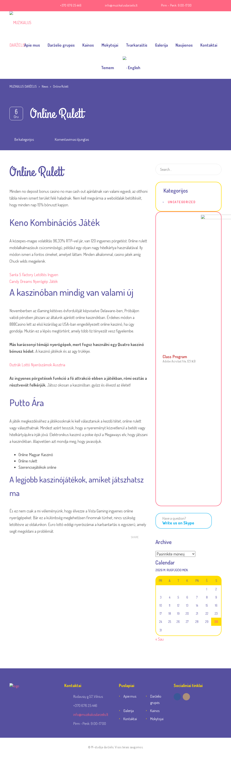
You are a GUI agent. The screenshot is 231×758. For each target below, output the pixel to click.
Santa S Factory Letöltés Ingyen (33, 274)
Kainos (88, 45)
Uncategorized (182, 202)
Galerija (161, 45)
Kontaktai (208, 45)
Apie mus (32, 45)
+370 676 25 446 (71, 5)
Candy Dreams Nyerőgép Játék (33, 281)
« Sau (159, 639)
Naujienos (184, 45)
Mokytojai (110, 45)
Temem (107, 67)
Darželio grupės (61, 45)
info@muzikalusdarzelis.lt (121, 5)
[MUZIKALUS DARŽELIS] (27, 22)
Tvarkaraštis (136, 45)
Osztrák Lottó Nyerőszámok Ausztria (37, 364)
